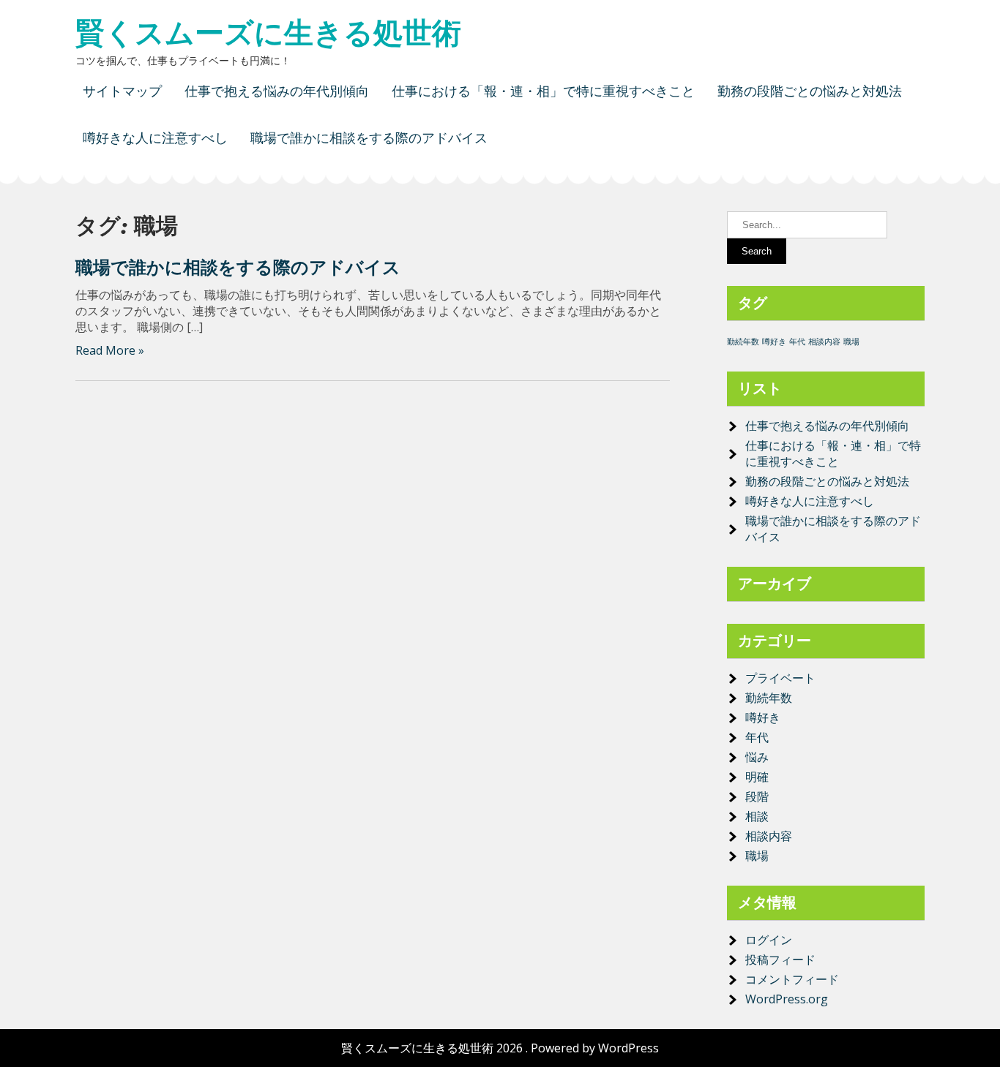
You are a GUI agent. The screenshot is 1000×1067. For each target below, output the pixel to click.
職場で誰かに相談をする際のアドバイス (369, 137)
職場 (851, 341)
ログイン (768, 940)
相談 (757, 816)
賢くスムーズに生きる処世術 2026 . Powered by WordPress (500, 1048)
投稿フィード (780, 959)
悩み (757, 757)
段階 (757, 796)
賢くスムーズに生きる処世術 (268, 33)
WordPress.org (786, 999)
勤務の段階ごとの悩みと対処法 (809, 91)
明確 (757, 777)
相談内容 (824, 341)
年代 (797, 341)
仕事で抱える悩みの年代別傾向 (276, 91)
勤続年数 (743, 341)
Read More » (109, 350)
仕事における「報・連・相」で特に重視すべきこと (543, 91)
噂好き (774, 341)
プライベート (780, 678)
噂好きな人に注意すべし (155, 137)
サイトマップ (122, 91)
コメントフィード (792, 979)
